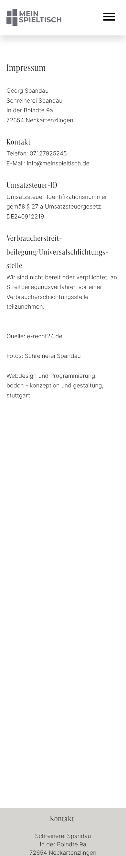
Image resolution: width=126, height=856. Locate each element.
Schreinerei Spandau (53, 355)
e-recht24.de (44, 336)
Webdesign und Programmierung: (51, 375)
